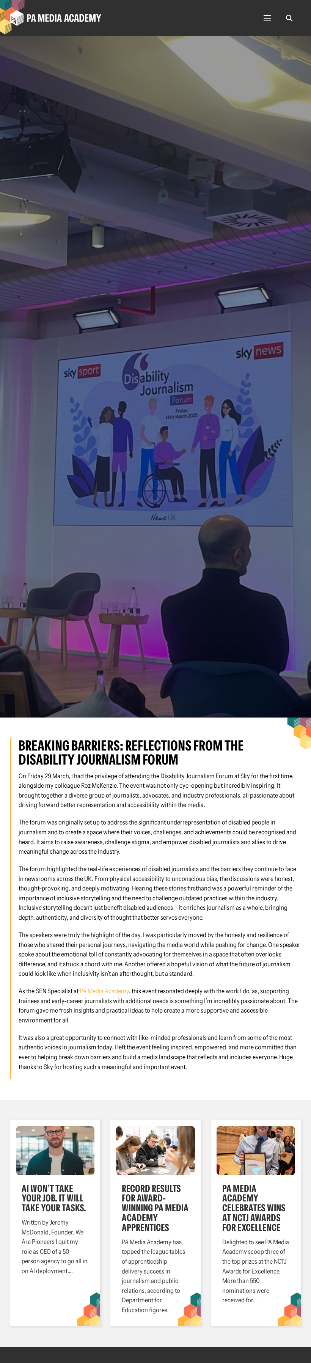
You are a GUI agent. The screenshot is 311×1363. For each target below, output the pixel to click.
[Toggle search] (289, 18)
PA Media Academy (104, 991)
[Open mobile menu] (267, 18)
